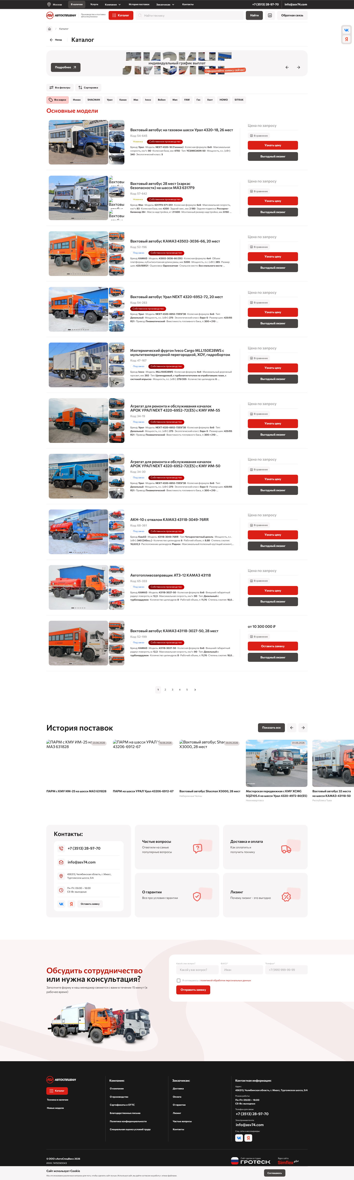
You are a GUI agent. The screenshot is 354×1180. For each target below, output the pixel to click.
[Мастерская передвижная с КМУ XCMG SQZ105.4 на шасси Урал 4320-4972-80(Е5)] (276, 771)
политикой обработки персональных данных (226, 980)
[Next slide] (298, 67)
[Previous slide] (287, 67)
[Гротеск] (250, 1161)
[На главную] (61, 15)
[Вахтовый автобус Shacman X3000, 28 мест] (210, 769)
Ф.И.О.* (224, 963)
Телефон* (270, 963)
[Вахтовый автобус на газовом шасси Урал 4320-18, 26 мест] (176, 142)
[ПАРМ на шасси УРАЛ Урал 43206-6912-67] (144, 767)
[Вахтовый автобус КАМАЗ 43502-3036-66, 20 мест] (176, 253)
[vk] (346, 30)
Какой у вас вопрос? (185, 963)
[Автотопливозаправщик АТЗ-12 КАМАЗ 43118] (176, 587)
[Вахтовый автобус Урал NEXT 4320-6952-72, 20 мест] (176, 309)
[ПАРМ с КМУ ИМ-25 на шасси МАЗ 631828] (77, 767)
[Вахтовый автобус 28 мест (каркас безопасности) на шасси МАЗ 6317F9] (176, 198)
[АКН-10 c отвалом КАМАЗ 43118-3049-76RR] (176, 532)
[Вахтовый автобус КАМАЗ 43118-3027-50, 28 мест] (176, 643)
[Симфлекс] (288, 1161)
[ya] (346, 39)
